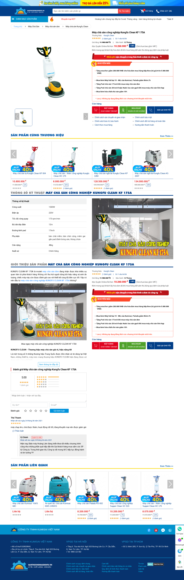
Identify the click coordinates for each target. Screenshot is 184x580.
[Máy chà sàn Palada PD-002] (92, 488)
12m (51, 224)
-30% (66, 185)
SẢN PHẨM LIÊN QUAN (29, 465)
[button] (86, 116)
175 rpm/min (54, 219)
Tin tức (141, 564)
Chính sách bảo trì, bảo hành (107, 121)
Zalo (179, 556)
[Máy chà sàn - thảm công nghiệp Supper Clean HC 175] (157, 488)
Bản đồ (179, 567)
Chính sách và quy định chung (78, 564)
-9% (122, 515)
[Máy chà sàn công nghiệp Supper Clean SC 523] (124, 488)
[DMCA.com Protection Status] (155, 568)
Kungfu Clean (109, 35)
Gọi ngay (179, 534)
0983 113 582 (76, 552)
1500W (52, 207)
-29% (155, 515)
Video (140, 571)
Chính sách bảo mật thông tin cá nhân (117, 566)
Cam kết (105, 564)
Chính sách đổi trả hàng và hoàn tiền (150, 121)
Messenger (179, 545)
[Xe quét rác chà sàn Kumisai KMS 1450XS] (59, 488)
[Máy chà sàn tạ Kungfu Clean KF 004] (31, 158)
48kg (51, 245)
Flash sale (142, 566)
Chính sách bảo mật (143, 117)
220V (51, 213)
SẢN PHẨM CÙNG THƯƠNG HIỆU (37, 135)
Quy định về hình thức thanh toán (115, 569)
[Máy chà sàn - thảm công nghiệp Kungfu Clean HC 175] (72, 158)
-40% (90, 515)
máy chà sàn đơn (50, 271)
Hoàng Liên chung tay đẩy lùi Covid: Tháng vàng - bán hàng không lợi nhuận (115, 19)
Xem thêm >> (166, 136)
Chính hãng (54, 251)
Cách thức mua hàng (103, 125)
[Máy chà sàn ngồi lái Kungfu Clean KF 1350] (112, 158)
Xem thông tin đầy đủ (48, 364)
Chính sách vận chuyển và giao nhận (110, 117)
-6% (25, 185)
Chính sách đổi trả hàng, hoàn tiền (79, 571)
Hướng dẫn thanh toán (144, 125)
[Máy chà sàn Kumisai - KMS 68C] (27, 488)
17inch (52, 230)
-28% (148, 185)
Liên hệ (141, 569)
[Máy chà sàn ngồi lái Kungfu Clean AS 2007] (153, 158)
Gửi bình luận (59, 411)
